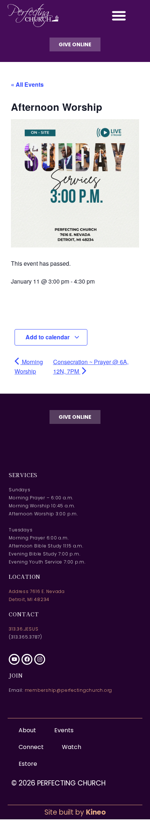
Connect (31, 747)
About (27, 730)
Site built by (75, 812)
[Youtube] (14, 659)
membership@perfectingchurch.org (68, 690)
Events (64, 730)
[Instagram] (39, 659)
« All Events (27, 84)
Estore (28, 764)
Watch (71, 747)
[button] (119, 15)
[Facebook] (26, 659)
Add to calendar (48, 337)
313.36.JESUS (23, 629)
